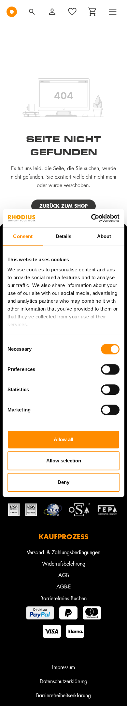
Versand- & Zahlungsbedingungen (63, 552)
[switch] (110, 369)
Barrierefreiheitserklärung (63, 695)
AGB (63, 574)
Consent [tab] (23, 236)
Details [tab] (64, 236)
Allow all (63, 439)
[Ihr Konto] (52, 12)
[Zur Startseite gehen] (12, 12)
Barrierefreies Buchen (63, 598)
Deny (63, 482)
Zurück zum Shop (63, 206)
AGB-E (63, 586)
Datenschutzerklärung (63, 681)
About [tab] (104, 236)
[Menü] (112, 12)
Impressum (63, 667)
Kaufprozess (63, 536)
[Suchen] (32, 12)
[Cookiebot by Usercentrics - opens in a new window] (91, 218)
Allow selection (63, 460)
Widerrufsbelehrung (63, 563)
